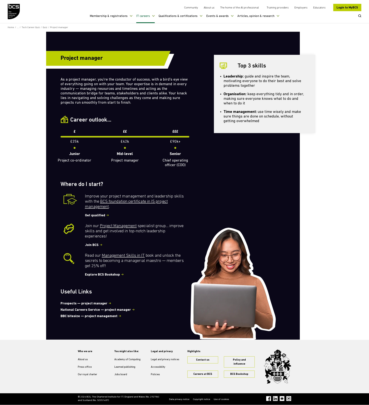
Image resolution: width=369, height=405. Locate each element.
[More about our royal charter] (277, 366)
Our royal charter (87, 374)
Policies (155, 374)
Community (191, 7)
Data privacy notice (179, 399)
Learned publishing (124, 367)
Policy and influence (239, 361)
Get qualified (95, 215)
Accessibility (158, 367)
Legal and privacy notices (165, 359)
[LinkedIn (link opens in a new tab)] (275, 398)
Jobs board (120, 374)
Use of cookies (221, 399)
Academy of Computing (127, 359)
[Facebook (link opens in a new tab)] (268, 398)
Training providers (278, 7)
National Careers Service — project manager (96, 310)
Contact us (202, 359)
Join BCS (92, 245)
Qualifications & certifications (178, 16)
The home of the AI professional (239, 7)
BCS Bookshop (239, 374)
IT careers (143, 16)
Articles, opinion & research (255, 16)
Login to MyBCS (347, 7)
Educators (319, 7)
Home (11, 27)
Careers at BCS (202, 374)
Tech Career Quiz (31, 27)
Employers (301, 7)
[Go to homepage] (14, 11)
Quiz (45, 27)
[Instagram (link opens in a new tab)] (288, 398)
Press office (85, 367)
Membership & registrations (109, 16)
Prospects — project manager (84, 303)
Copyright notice (201, 399)
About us (209, 7)
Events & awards (217, 16)
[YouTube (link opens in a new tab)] (282, 398)
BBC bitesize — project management (89, 316)
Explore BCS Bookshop (102, 275)
